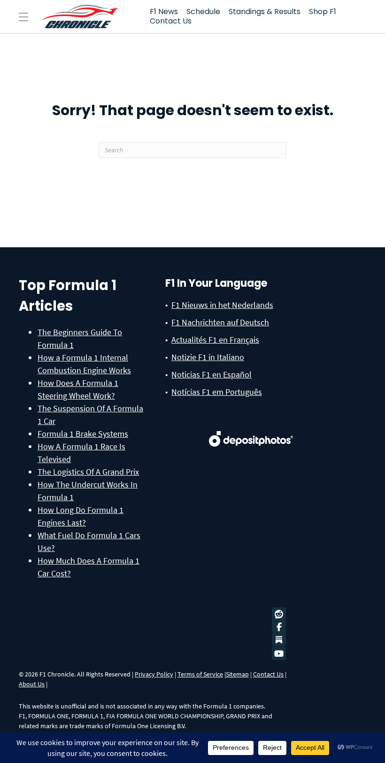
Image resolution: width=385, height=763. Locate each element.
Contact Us (268, 674)
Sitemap (237, 674)
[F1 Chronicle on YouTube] (281, 653)
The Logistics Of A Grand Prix (88, 471)
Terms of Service (200, 674)
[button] (23, 17)
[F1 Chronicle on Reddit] (281, 614)
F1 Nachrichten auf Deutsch (220, 322)
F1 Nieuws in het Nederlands (222, 304)
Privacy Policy (154, 674)
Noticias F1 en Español (211, 374)
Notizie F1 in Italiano (207, 357)
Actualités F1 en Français (215, 339)
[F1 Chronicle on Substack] (279, 639)
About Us (32, 684)
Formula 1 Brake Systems (83, 433)
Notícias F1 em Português (216, 391)
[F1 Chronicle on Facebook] (281, 626)
